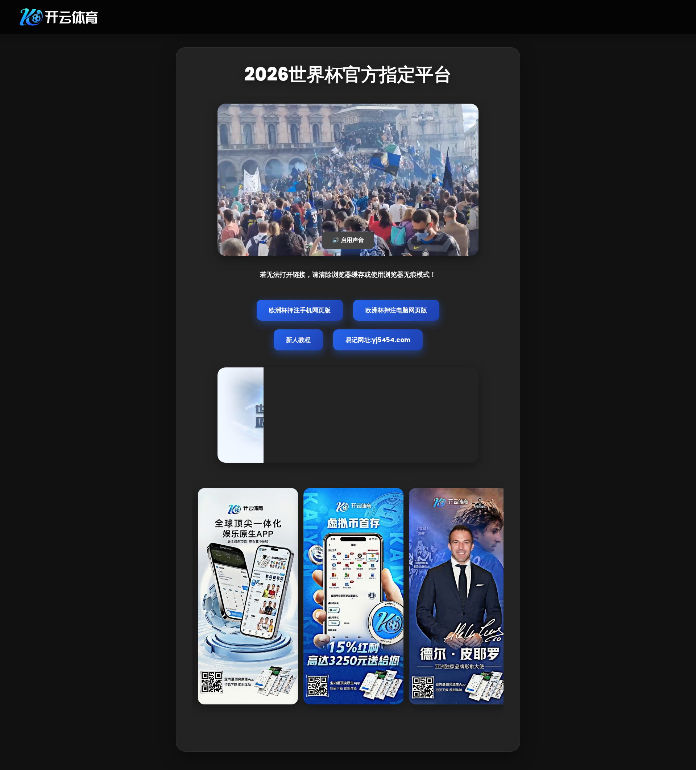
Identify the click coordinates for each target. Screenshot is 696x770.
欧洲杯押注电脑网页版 (396, 310)
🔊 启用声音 (348, 240)
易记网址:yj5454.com (377, 340)
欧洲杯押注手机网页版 (300, 310)
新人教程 (298, 340)
